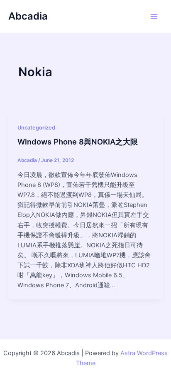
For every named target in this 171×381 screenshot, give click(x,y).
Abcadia (28, 16)
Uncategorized (36, 128)
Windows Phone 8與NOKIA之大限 (77, 141)
